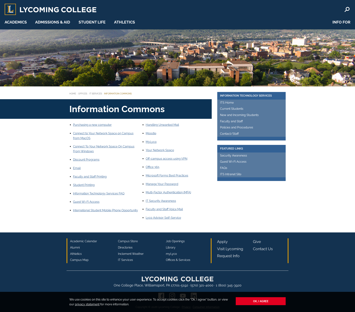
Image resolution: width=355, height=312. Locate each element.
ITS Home (227, 102)
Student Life (92, 22)
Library (170, 247)
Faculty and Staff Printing (90, 176)
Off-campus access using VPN (166, 158)
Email (77, 168)
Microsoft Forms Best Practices (167, 175)
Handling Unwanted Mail (162, 125)
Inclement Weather (131, 254)
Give (257, 241)
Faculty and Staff (231, 121)
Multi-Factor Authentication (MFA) (168, 192)
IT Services (95, 93)
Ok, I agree (260, 301)
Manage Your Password (162, 184)
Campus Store (128, 241)
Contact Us (263, 248)
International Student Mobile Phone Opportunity (105, 210)
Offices (82, 93)
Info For (341, 22)
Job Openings (175, 241)
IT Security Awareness (161, 201)
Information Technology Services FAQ (98, 193)
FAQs (223, 168)
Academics (16, 22)
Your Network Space (160, 150)
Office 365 (152, 167)
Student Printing (84, 185)
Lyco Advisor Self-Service (163, 217)
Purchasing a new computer (92, 125)
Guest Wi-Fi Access (86, 202)
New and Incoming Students (239, 115)
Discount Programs (86, 159)
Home (72, 93)
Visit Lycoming (230, 248)
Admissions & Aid (52, 22)
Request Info (228, 256)
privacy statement (87, 304)
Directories (125, 247)
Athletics (124, 22)
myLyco (171, 254)
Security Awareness (233, 155)
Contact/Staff (229, 133)
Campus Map (79, 260)
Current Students (231, 108)
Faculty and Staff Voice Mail (164, 209)
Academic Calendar (83, 241)
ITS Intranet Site (230, 174)
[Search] (347, 9)
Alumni (75, 247)
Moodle (151, 133)
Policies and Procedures (236, 127)
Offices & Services (178, 260)
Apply (222, 241)
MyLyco (151, 142)
